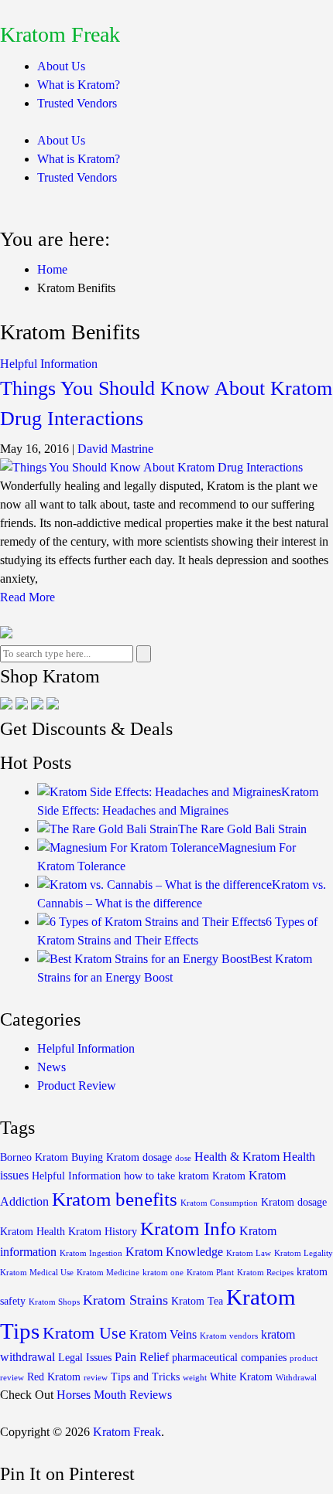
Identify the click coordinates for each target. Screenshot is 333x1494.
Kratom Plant (210, 1272)
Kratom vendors (229, 1336)
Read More (27, 597)
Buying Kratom (105, 1157)
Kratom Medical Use (37, 1272)
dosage (157, 1157)
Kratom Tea (197, 1301)
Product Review (76, 1085)
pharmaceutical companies (229, 1357)
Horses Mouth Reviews (114, 1394)
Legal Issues (85, 1357)
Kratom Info (188, 1228)
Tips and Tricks (145, 1377)
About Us (61, 66)
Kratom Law (248, 1253)
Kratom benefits (114, 1199)
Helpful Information (49, 363)
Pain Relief (142, 1356)
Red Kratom (54, 1377)
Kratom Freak (60, 34)
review (96, 1377)
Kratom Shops (54, 1302)
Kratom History (102, 1231)
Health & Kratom (237, 1156)
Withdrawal (296, 1377)
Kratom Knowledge (174, 1251)
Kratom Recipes (265, 1272)
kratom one (163, 1272)
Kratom (228, 1176)
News (51, 1067)
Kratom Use (84, 1333)
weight (195, 1377)
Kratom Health (32, 1231)
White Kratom (241, 1377)
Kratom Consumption (219, 1203)
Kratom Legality (303, 1253)
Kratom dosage (294, 1202)
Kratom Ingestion (91, 1253)
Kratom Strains (125, 1300)
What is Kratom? (78, 84)
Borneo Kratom (34, 1157)
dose (183, 1158)
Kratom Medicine (108, 1272)
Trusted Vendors (77, 103)
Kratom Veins (163, 1334)
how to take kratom (166, 1176)
